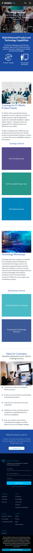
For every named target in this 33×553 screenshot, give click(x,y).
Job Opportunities (7, 521)
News (17, 516)
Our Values (5, 519)
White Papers (19, 524)
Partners (18, 504)
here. (25, 486)
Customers (18, 502)
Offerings (4, 493)
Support (4, 533)
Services (4, 502)
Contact (4, 530)
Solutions (4, 496)
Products (4, 499)
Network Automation (21, 507)
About (17, 493)
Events (17, 519)
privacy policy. (16, 546)
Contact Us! (16, 448)
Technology (18, 499)
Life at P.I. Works (7, 516)
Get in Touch (19, 483)
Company (18, 496)
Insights (17, 513)
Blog (16, 521)
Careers (4, 513)
